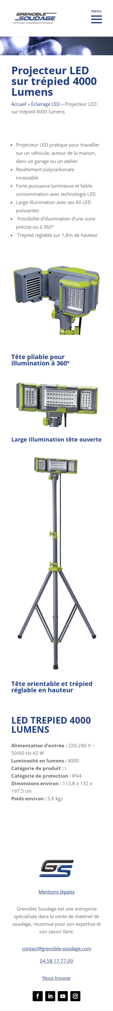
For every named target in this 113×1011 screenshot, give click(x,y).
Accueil (18, 104)
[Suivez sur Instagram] (75, 996)
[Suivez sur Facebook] (38, 996)
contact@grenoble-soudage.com (56, 948)
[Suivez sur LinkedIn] (50, 996)
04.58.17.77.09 (56, 961)
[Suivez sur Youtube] (63, 996)
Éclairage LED (45, 104)
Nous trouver (56, 978)
